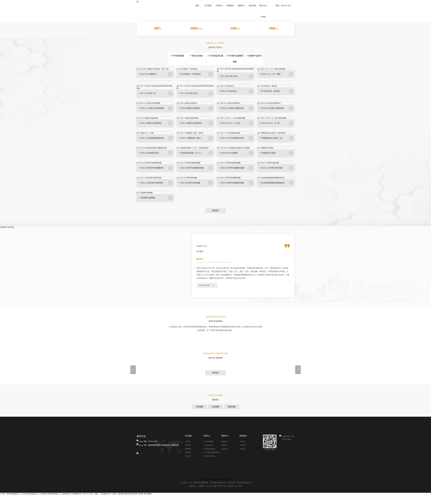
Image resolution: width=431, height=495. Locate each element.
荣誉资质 (188, 449)
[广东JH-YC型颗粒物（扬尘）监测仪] (190, 133)
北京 (236, 486)
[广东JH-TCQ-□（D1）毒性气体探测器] (271, 69)
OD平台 (2, 494)
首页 (197, 6)
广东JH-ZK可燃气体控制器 (189, 183)
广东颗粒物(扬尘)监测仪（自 (271, 138)
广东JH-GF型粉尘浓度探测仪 (150, 123)
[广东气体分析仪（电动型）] (267, 86)
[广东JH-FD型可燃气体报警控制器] (149, 163)
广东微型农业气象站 (268, 153)
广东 (218, 486)
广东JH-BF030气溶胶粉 (228, 153)
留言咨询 (252, 6)
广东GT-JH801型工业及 (228, 76)
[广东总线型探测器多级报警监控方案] (270, 178)
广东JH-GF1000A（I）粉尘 (230, 123)
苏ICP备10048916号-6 (218, 483)
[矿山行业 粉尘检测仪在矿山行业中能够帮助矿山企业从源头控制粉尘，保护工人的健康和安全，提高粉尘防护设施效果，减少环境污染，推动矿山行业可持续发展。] (269, 341)
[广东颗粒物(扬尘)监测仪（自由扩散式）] (272, 133)
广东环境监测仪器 (215, 56)
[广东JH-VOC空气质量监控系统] (228, 133)
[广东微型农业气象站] (265, 148)
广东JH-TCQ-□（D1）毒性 (270, 74)
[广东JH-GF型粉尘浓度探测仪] (147, 118)
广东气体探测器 (177, 56)
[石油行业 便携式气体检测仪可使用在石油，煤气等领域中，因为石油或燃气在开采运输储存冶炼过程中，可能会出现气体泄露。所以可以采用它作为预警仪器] (54, 338)
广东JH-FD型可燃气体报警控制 (151, 168)
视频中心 (241, 6)
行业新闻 (215, 407)
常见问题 (224, 449)
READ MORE (204, 285)
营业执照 (188, 445)
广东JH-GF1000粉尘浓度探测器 (151, 108)
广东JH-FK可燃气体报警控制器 (231, 168)
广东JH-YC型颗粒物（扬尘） (190, 138)
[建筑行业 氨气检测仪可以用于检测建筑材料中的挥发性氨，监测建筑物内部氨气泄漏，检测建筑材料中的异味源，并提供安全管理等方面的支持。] (269, 338)
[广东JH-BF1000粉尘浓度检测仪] (228, 103)
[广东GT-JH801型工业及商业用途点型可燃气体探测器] (235, 70)
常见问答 (231, 407)
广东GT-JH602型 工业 (147, 93)
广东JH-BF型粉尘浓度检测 (189, 108)
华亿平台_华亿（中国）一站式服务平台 (96, 494)
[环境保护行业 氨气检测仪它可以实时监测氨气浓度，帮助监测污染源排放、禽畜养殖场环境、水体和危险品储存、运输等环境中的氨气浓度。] (377, 338)
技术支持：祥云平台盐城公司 (240, 483)
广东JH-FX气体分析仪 (228, 91)
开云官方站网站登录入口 (30, 494)
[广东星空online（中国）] (146, 133)
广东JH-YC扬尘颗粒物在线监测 (151, 138)
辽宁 (222, 486)
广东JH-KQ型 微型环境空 (149, 153)
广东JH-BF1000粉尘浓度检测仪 (231, 108)
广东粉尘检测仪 (196, 56)
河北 (211, 486)
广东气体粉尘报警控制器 (211, 452)
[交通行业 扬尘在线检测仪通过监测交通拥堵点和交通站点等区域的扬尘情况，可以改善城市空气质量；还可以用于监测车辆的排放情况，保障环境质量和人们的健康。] (377, 341)
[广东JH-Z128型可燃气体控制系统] (149, 178)
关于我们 (208, 6)
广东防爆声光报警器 (147, 198)
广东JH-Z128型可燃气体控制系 (151, 183)
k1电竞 (113, 494)
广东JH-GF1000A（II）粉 (270, 123)
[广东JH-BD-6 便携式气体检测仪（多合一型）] (153, 69)
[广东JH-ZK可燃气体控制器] (187, 178)
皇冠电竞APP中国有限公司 (72, 494)
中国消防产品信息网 (213, 479)
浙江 (232, 486)
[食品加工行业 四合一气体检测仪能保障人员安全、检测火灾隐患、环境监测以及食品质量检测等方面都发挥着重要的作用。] (161, 341)
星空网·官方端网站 (145, 494)
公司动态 (199, 407)
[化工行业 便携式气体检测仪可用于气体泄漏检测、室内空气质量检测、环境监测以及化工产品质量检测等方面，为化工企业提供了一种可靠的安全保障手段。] (161, 338)
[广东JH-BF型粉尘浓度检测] (187, 103)
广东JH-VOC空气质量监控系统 (231, 138)
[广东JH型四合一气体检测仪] (187, 69)
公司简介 (188, 441)
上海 (229, 486)
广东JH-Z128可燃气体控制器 (271, 168)
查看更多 (215, 210)
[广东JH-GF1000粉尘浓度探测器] (148, 103)
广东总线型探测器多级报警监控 (272, 183)
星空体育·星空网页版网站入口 (51, 494)
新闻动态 (230, 6)
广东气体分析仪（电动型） (270, 91)
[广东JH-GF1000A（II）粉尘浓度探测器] (271, 118)
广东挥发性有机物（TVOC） (190, 153)
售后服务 (188, 452)
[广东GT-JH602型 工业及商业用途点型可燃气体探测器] (155, 87)
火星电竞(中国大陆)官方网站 (127, 494)
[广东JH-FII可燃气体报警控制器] (188, 163)
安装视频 (224, 441)
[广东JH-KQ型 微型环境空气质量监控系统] (152, 148)
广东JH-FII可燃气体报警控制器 (191, 168)
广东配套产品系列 (254, 56)
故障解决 (224, 445)
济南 (240, 486)
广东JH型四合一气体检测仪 (190, 74)
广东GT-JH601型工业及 (188, 93)
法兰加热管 (229, 479)
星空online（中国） (263, 11)
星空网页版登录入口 (14, 494)
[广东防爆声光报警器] (145, 192)
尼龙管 (222, 479)
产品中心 (219, 6)
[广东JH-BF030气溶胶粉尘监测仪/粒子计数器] (233, 148)
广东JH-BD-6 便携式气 (148, 74)
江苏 (207, 486)
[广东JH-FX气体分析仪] (225, 86)
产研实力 (188, 456)
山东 (225, 486)
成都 (215, 486)
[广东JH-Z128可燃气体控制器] (268, 163)
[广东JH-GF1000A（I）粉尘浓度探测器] (231, 118)
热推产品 (192, 486)
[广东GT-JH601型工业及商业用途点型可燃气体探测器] (195, 87)
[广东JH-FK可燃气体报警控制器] (228, 163)
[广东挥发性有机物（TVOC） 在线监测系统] (192, 148)
